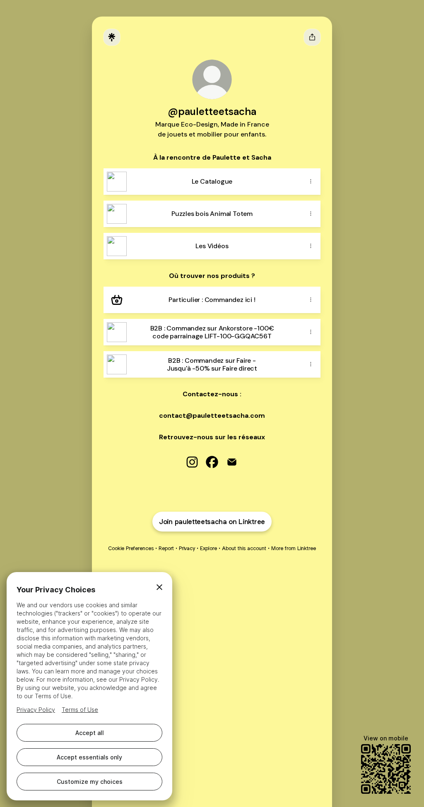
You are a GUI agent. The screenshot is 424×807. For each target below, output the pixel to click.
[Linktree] (112, 37)
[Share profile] (312, 37)
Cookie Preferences (131, 548)
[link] (192, 462)
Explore (208, 548)
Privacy (187, 548)
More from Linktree (293, 548)
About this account (244, 548)
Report (166, 548)
